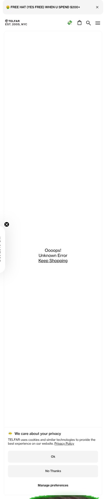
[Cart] (78, 22)
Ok (53, 456)
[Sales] (69, 22)
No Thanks (53, 471)
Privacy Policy (64, 443)
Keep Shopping (52, 260)
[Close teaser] (6, 224)
